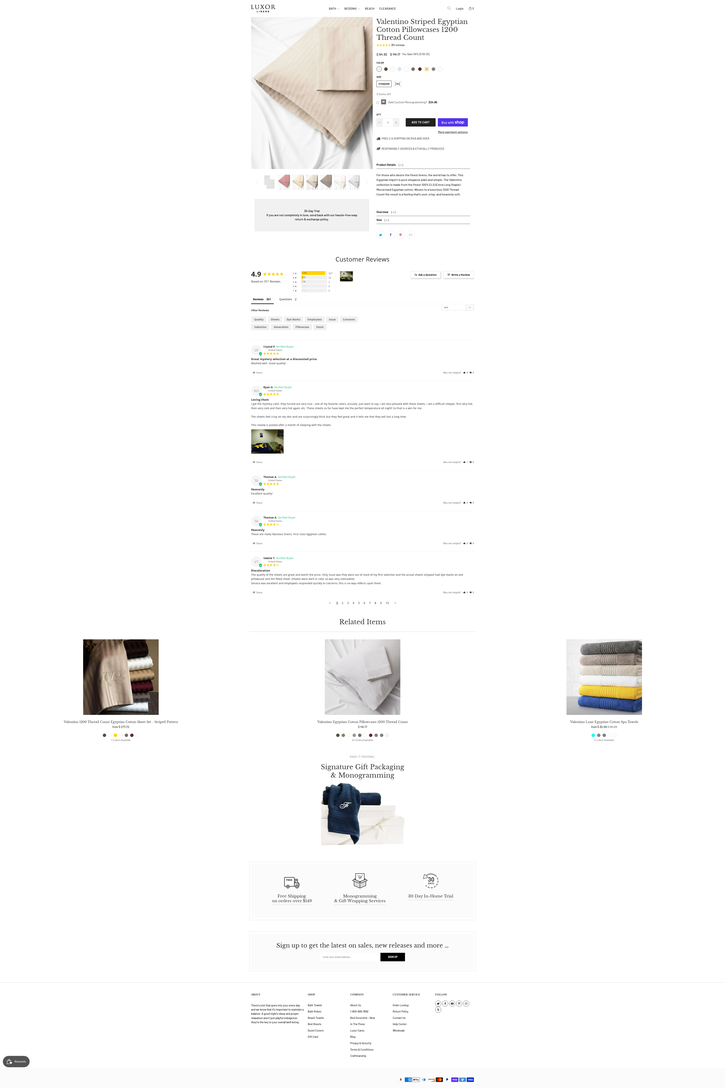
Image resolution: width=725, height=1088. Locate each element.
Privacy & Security (360, 1043)
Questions (285, 299)
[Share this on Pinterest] (400, 235)
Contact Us (399, 1017)
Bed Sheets (314, 1024)
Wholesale (399, 1030)
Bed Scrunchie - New (362, 1017)
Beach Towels (316, 1017)
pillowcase (302, 327)
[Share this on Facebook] (390, 235)
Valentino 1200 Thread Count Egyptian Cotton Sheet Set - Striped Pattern (121, 677)
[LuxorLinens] (290, 8)
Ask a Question (427, 274)
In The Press (357, 1024)
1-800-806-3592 (359, 1011)
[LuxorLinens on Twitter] (438, 1004)
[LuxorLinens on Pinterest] (459, 1004)
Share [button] (259, 372)
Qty (378, 114)
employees (315, 319)
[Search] (449, 8)
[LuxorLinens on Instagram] (466, 1004)
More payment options (453, 132)
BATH (333, 8)
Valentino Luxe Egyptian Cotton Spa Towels (604, 677)
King (397, 84)
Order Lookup (401, 1005)
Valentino (260, 327)
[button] (465, 372)
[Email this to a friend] (410, 235)
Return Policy (400, 1011)
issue (332, 319)
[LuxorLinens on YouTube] (452, 1004)
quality (259, 319)
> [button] (395, 603)
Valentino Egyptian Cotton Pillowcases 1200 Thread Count (362, 677)
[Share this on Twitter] (380, 235)
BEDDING (350, 8)
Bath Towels (315, 1005)
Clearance (387, 8)
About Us (355, 1005)
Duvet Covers (316, 1030)
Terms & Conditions (361, 1049)
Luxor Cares (357, 1030)
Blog (353, 1036)
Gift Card (313, 1036)
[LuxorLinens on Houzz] (438, 1010)
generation (281, 327)
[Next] (366, 182)
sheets (275, 319)
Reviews (258, 299)
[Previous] (257, 182)
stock (320, 327)
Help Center (400, 1024)
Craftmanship (358, 1055)
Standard (384, 84)
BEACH (369, 8)
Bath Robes (314, 1011)
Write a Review (460, 274)
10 (387, 603)
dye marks (293, 319)
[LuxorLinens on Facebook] (445, 1004)
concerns (349, 319)
